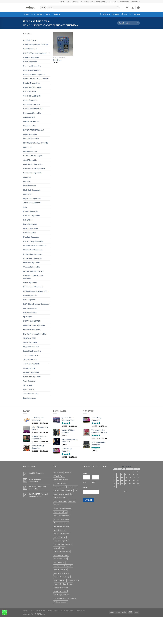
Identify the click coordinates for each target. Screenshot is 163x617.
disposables (57, 505)
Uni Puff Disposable (31, 372)
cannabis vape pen (67, 490)
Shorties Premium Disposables (34, 334)
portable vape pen (59, 562)
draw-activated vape (60, 512)
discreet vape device (60, 501)
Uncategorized (29, 368)
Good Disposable (30, 160)
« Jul (125, 491)
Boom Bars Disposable (32, 70)
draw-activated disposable (62, 508)
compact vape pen (59, 497)
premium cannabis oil (60, 569)
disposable (72, 501)
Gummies (26, 181)
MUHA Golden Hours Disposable (37, 488)
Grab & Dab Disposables (32, 164)
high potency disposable (61, 526)
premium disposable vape (62, 577)
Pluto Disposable (29, 300)
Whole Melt (27, 385)
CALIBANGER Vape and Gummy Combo (38, 495)
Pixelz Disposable (30, 295)
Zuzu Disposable (29, 398)
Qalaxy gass (27, 317)
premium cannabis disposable (63, 566)
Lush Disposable (29, 233)
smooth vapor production (61, 595)
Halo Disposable (29, 186)
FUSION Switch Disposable (35, 480)
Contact (74, 2)
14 (130, 477)
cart (76, 490)
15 (134, 477)
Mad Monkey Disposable (33, 241)
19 (122, 480)
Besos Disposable (30, 49)
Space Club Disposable (32, 351)
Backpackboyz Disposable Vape (35, 44)
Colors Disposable (30, 100)
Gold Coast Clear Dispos (32, 156)
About (62, 2)
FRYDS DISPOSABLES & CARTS (35, 143)
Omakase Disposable (31, 263)
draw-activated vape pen (62, 515)
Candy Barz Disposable (32, 87)
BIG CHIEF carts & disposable (34, 53)
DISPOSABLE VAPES (31, 121)
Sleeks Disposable (30, 342)
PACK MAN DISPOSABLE (33, 271)
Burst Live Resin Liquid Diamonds (35, 79)
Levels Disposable (30, 224)
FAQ (80, 2)
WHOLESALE (113, 2)
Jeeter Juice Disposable (32, 203)
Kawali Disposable (30, 211)
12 (122, 477)
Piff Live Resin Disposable (33, 287)
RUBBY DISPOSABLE (31, 321)
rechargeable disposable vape (63, 584)
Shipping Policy (88, 2)
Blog (67, 2)
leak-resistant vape (60, 537)
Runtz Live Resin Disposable (34, 325)
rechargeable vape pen (61, 587)
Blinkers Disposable (31, 57)
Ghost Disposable (30, 151)
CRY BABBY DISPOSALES (33, 108)
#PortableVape (58, 472)
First (85, 482)
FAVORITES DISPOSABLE (33, 130)
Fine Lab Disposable (31, 139)
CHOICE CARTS (29, 91)
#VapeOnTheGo (59, 476)
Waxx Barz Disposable (32, 377)
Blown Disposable (30, 62)
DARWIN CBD (29, 117)
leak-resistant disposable (62, 533)
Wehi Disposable (29, 381)
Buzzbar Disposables (31, 83)
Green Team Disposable (32, 173)
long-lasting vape (59, 548)
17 (114, 480)
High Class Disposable (31, 198)
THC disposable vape (60, 602)
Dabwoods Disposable (32, 113)
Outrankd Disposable (31, 267)
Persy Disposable (30, 282)
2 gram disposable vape (61, 479)
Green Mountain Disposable (34, 168)
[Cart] (138, 7)
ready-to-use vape (73, 580)
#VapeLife (68, 472)
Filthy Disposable (30, 134)
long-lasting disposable (61, 541)
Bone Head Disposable (32, 66)
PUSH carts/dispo (30, 312)
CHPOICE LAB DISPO (32, 96)
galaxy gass (27, 147)
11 (118, 477)
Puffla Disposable (30, 308)
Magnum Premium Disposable (34, 245)
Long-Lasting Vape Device (62, 551)
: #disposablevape (59, 487)
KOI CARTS (27, 220)
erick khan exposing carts (61, 519)
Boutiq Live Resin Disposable (34, 74)
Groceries (27, 177)
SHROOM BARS (29, 338)
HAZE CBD (27, 194)
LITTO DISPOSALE (30, 228)
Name (86, 473)
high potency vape (59, 530)
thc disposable (72, 598)
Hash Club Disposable (31, 190)
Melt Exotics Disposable (32, 250)
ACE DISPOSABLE (30, 40)
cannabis (56, 490)
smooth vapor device (60, 591)
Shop (33, 14)
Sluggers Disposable (31, 347)
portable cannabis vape (61, 555)
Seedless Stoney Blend (31, 329)
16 (137, 477)
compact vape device (65, 494)
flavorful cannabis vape (61, 523)
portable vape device (60, 559)
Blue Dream (57, 60)
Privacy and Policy (101, 2)
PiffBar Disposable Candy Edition (36, 291)
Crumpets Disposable (31, 104)
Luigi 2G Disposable (36, 473)
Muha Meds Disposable (32, 258)
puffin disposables (59, 580)
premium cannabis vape (61, 573)
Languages (135, 2)
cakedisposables (72, 487)
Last (93, 482)
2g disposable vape (60, 483)
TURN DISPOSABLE (31, 364)
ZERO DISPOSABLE (31, 394)
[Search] (118, 8)
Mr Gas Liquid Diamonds (32, 254)
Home (26, 14)
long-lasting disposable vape (63, 544)
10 (114, 477)
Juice (25, 207)
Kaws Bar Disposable (31, 215)
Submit (88, 500)
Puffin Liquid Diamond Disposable (36, 304)
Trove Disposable (30, 359)
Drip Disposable (29, 126)
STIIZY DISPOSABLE (31, 355)
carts (55, 494)
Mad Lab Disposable (31, 237)
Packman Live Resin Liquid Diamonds (33, 276)
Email (85, 488)
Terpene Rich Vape (60, 598)
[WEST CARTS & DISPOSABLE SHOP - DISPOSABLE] (30, 7)
